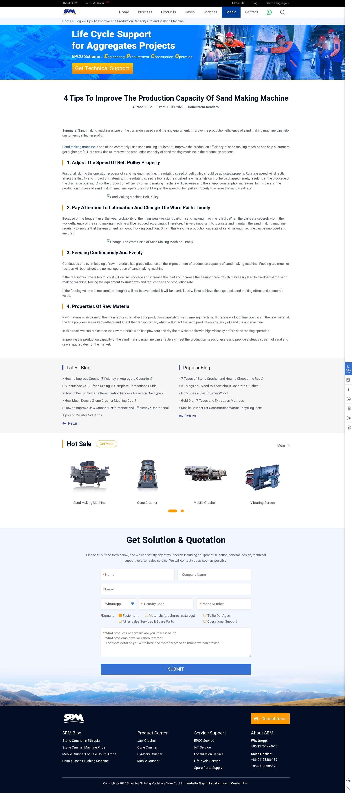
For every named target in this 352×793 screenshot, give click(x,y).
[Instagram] (348, 418)
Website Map (196, 783)
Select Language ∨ (277, 3)
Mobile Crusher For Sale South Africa (89, 754)
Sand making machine (78, 147)
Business (145, 12)
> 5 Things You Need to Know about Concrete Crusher (218, 386)
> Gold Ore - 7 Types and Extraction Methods (211, 400)
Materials (238, 3)
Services (210, 12)
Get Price (106, 444)
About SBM (69, 3)
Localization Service (209, 754)
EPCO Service (204, 740)
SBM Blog (71, 733)
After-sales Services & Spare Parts (148, 621)
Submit (176, 669)
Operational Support (222, 621)
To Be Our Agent (219, 615)
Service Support (210, 733)
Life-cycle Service (207, 761)
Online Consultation (348, 368)
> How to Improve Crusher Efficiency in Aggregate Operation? (107, 378)
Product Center (152, 733)
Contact (251, 12)
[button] (169, 511)
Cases (190, 12)
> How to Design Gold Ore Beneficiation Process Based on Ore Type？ (113, 393)
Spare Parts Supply (208, 768)
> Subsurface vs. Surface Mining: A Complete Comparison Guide (109, 386)
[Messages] (348, 380)
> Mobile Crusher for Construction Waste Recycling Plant (220, 408)
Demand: (108, 615)
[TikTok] (348, 428)
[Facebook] (348, 390)
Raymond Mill (205, 503)
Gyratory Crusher (149, 754)
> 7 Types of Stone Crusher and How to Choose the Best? (221, 378)
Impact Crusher (147, 503)
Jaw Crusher (89, 503)
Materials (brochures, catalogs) (172, 615)
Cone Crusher (147, 747)
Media (231, 12)
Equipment (131, 615)
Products (168, 12)
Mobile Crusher (148, 761)
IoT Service (202, 747)
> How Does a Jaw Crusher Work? (203, 393)
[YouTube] (348, 409)
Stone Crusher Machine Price (83, 747)
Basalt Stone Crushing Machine (85, 761)
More (281, 445)
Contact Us (239, 783)
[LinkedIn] (348, 399)
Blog (254, 3)
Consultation (274, 718)
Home (124, 12)
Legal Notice (218, 783)
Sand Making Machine (263, 503)
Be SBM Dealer (94, 3)
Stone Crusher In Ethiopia (81, 740)
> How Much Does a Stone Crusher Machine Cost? (99, 400)
